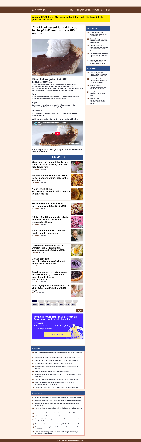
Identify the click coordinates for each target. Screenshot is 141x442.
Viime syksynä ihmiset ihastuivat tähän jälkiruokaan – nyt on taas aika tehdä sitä (50, 164)
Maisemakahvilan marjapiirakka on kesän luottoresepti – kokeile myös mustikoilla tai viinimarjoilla (56, 433)
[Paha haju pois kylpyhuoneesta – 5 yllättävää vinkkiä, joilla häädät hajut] (77, 291)
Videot (108, 10)
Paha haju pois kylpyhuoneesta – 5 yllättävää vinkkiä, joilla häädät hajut (50, 288)
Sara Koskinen (35, 169)
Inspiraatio (80, 10)
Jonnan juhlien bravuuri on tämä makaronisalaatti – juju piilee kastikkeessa (58, 397)
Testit (102, 10)
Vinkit (73, 304)
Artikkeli (41, 301)
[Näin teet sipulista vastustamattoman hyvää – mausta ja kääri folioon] (77, 194)
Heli (33, 37)
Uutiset (62, 304)
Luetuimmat (38, 393)
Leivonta (88, 10)
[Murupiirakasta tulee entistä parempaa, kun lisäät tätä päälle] (77, 209)
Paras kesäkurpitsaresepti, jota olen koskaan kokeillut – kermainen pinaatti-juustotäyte (58, 428)
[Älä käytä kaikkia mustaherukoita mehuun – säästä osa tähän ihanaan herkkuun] (77, 222)
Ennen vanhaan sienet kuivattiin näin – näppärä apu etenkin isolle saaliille (50, 178)
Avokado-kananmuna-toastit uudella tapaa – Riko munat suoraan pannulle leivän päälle (48, 247)
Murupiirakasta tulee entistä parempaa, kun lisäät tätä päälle (49, 204)
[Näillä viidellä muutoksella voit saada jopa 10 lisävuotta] (77, 235)
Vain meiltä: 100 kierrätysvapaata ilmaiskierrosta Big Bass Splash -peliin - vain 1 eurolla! (68, 18)
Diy (47, 301)
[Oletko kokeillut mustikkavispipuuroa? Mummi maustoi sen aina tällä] (77, 264)
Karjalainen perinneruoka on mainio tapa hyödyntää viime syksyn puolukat (58, 424)
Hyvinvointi (95, 10)
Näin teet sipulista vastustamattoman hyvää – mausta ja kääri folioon (51, 191)
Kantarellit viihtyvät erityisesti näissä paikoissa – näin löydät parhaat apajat (58, 400)
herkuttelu (53, 301)
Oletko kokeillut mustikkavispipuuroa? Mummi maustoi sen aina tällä (48, 261)
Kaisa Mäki (35, 252)
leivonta (35, 304)
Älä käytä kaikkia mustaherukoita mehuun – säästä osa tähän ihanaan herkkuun (50, 219)
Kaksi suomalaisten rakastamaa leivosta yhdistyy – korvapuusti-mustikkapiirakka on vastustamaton (49, 276)
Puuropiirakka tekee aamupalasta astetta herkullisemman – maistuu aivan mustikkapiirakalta (58, 420)
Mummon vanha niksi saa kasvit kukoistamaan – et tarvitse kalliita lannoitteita (59, 413)
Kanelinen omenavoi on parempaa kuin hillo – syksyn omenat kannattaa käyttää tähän (57, 404)
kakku (75, 301)
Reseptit (72, 10)
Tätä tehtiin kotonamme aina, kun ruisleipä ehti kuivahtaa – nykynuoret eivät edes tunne (58, 409)
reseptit (49, 304)
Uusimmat (37, 348)
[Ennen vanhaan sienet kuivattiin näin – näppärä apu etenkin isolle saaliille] (77, 180)
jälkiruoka (68, 301)
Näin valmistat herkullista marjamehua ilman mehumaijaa (53, 416)
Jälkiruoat (60, 301)
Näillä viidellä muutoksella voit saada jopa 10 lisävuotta (49, 231)
